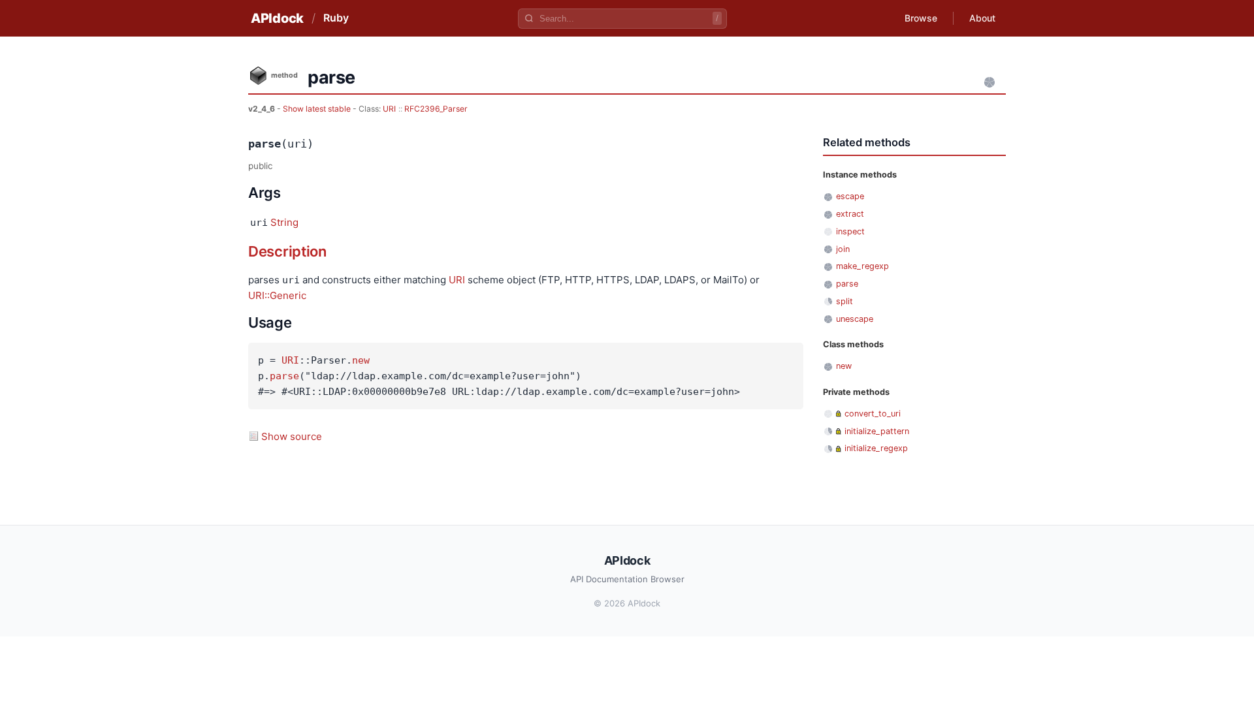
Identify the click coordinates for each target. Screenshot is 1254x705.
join (843, 249)
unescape (854, 319)
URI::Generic (277, 295)
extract (850, 214)
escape (850, 196)
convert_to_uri (872, 413)
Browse (921, 18)
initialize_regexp (876, 448)
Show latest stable (318, 109)
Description (287, 251)
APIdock (277, 18)
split (844, 301)
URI (389, 109)
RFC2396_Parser (436, 109)
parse (284, 376)
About (982, 18)
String (284, 222)
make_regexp (862, 266)
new (361, 360)
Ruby (336, 17)
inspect (850, 231)
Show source (291, 436)
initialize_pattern (876, 431)
